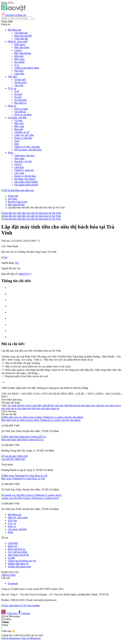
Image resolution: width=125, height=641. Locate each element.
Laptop (18, 50)
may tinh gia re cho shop (14, 408)
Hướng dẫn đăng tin (18, 563)
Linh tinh (19, 167)
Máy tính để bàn (22, 53)
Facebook (13, 583)
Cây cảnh (19, 173)
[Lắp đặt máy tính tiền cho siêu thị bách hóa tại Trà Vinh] (31, 213)
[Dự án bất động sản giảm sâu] (17, 190)
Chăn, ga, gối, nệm (24, 135)
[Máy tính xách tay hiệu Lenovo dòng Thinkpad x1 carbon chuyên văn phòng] (42, 417)
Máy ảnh (18, 56)
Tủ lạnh (18, 120)
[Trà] (4, 257)
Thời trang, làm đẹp (24, 155)
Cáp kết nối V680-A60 (13, 459)
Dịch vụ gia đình (23, 114)
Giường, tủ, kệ (21, 132)
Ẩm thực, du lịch (23, 161)
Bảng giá (12, 546)
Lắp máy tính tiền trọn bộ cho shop (73, 405)
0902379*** (25, 274)
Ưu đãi (11, 557)
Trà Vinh (12, 198)
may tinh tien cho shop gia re (106, 405)
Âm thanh (19, 62)
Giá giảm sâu (21, 32)
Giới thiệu (13, 543)
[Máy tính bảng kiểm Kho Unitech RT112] (23, 436)
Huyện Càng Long (17, 201)
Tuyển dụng (20, 82)
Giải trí (17, 164)
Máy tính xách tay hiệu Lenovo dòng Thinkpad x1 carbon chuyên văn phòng (41, 420)
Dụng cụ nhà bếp (23, 138)
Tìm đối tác (20, 111)
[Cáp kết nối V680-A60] (14, 456)
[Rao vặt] (13, 10)
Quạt (16, 141)
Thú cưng (19, 158)
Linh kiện (19, 73)
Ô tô (16, 91)
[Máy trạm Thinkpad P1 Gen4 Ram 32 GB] (24, 475)
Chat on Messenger (30, 638)
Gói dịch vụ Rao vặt (15, 15)
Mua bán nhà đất (23, 35)
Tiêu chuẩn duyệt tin (18, 554)
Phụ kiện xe (20, 103)
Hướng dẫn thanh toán (19, 566)
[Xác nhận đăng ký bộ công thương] (20, 605)
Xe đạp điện (20, 100)
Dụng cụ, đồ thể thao (25, 176)
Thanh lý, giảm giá (24, 170)
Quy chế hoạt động (18, 552)
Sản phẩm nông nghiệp (26, 184)
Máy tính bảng (21, 47)
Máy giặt (18, 123)
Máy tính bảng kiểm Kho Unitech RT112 (22, 439)
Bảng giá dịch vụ (16, 549)
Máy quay (19, 59)
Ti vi (16, 64)
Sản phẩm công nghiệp (26, 181)
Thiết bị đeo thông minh (26, 67)
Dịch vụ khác (21, 108)
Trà (16, 262)
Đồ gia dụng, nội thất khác (28, 149)
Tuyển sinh (20, 79)
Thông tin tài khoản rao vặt (22, 560)
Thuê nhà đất (21, 38)
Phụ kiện (18, 70)
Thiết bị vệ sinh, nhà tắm (27, 146)
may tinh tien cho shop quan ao (43, 408)
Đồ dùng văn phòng (24, 179)
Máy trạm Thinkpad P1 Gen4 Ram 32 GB (23, 478)
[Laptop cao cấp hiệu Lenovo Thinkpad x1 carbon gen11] (31, 495)
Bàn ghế (18, 129)
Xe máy (18, 94)
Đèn (16, 143)
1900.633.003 (8, 575)
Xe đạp (18, 97)
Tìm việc (18, 85)
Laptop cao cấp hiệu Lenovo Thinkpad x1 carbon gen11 (30, 498)
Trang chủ (13, 195)
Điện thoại (19, 44)
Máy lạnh (19, 126)
